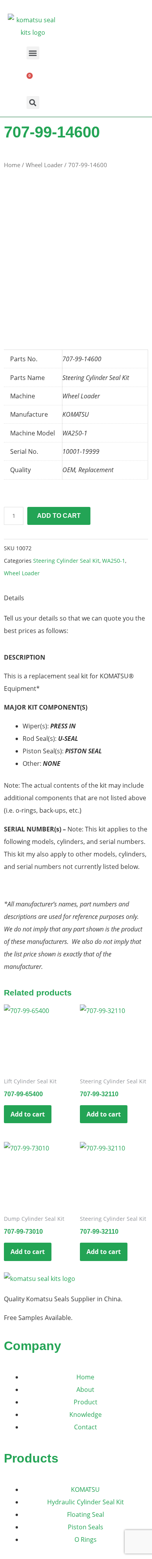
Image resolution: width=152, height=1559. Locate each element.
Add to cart (59, 515)
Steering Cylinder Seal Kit (66, 560)
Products (31, 1458)
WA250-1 (113, 560)
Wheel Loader (44, 165)
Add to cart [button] (28, 1114)
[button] (33, 52)
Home (12, 165)
